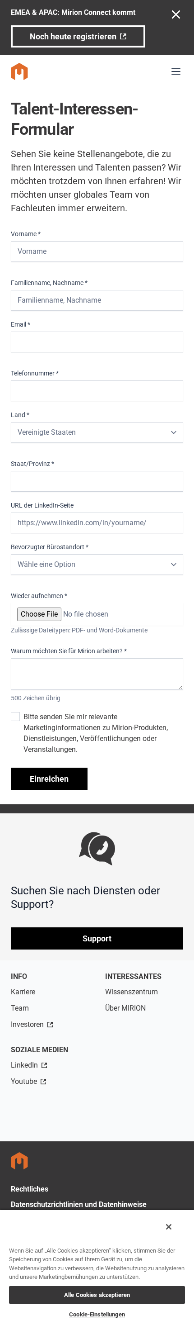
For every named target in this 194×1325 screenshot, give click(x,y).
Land (20, 414)
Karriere (23, 992)
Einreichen (49, 779)
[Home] (19, 71)
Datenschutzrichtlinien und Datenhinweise (79, 1204)
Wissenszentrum (131, 992)
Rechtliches (29, 1189)
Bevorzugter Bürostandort (49, 547)
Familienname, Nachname (49, 282)
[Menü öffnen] (176, 71)
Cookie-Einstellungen (97, 1314)
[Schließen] (169, 1227)
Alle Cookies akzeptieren (97, 1295)
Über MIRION (125, 1008)
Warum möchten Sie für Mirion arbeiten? (69, 651)
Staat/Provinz (32, 463)
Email (20, 324)
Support (97, 938)
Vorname (26, 233)
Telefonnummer (35, 373)
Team (20, 1008)
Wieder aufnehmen (39, 595)
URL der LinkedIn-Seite (42, 505)
